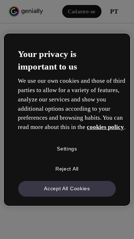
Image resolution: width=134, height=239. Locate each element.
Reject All (67, 168)
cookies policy (105, 127)
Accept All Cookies (67, 188)
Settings (67, 149)
